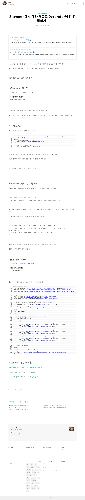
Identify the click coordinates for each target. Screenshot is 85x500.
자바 (35, 464)
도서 (27, 491)
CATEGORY (74, 3)
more (39, 461)
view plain (15, 135)
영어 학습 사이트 (11, 468)
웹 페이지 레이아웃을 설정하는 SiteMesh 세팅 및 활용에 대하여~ (26, 367)
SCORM (37, 483)
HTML (36, 485)
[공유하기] (13, 389)
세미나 (28, 488)
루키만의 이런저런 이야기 (17, 429)
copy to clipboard (20, 135)
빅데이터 (28, 469)
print (25, 135)
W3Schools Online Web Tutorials (15, 466)
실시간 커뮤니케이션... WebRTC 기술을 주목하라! (53, 407)
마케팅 (28, 480)
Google (34, 472)
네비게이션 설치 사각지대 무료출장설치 (22, 52)
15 (56, 467)
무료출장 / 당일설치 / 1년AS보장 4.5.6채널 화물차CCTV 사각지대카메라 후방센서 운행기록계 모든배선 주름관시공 (42, 54)
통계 (31, 464)
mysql (28, 483)
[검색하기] (68, 3)
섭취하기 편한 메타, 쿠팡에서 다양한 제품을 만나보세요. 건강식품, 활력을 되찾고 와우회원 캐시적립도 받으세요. (41, 42)
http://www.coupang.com (17, 37)
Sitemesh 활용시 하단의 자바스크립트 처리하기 (21, 372)
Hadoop (33, 488)
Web (16, 402)
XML (35, 475)
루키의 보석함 (15, 427)
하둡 (36, 469)
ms (38, 477)
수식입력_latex (11, 463)
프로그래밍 (11, 402)
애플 (32, 483)
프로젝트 (28, 472)
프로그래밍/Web (42, 13)
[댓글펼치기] (11, 421)
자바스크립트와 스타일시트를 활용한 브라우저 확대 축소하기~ (19, 405)
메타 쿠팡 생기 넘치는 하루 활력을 (21, 40)
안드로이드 (34, 480)
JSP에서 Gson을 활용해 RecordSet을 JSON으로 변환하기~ (19, 409)
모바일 (28, 485)
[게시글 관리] (15, 389)
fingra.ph (34, 477)
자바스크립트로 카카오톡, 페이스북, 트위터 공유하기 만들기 (53, 405)
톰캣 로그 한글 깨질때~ (13, 407)
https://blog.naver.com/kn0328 (19, 49)
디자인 (28, 477)
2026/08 (50, 461)
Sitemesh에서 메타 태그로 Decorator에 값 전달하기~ (23, 377)
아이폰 (38, 467)
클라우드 (32, 467)
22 (56, 469)
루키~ (9, 2)
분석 (27, 464)
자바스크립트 (29, 475)
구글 (38, 488)
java (28, 467)
